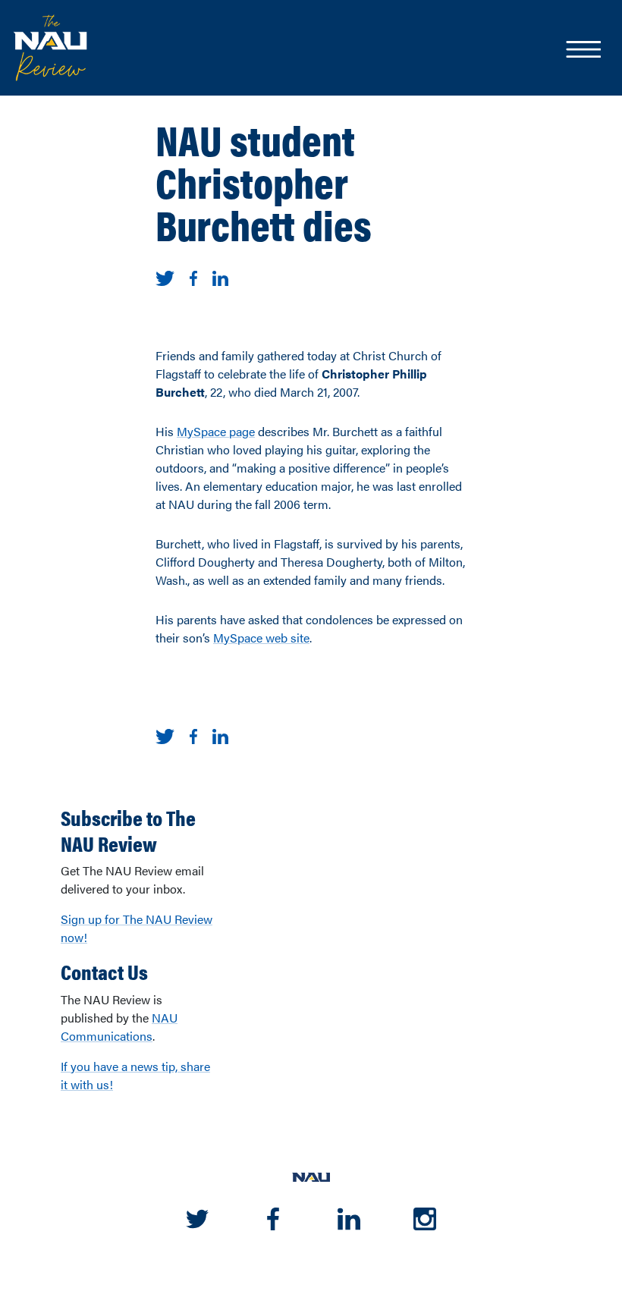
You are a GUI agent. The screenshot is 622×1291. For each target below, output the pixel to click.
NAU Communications (119, 1026)
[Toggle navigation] (582, 51)
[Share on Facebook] (193, 276)
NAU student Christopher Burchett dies (264, 181)
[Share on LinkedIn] (220, 276)
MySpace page (216, 431)
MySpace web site (261, 637)
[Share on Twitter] (165, 276)
